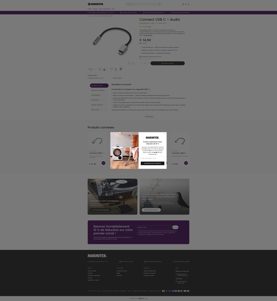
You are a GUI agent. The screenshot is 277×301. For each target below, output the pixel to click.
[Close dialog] (165, 134)
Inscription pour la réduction (152, 163)
